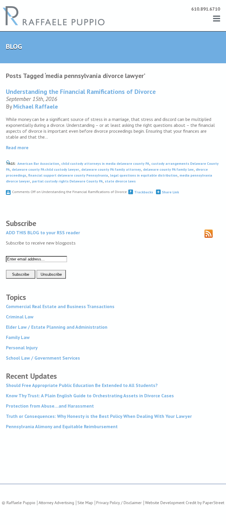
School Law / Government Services (43, 358)
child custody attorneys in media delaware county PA (105, 163)
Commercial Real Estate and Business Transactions (60, 306)
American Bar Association (38, 163)
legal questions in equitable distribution (143, 175)
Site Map (85, 502)
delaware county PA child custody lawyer (45, 169)
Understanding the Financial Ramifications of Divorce (81, 91)
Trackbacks (143, 192)
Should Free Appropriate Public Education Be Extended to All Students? (82, 385)
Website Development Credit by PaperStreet (184, 502)
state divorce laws (120, 181)
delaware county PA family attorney (111, 169)
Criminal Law (20, 317)
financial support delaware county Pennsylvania (68, 175)
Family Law (18, 337)
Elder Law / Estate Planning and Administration (56, 327)
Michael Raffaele (35, 106)
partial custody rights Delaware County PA (67, 181)
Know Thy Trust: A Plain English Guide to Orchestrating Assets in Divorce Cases (90, 395)
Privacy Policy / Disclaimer (119, 502)
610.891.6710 (205, 9)
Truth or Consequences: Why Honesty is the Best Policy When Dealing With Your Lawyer (99, 416)
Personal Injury (22, 347)
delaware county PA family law (168, 169)
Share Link (170, 192)
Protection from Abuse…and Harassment (50, 406)
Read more (17, 147)
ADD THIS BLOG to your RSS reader (43, 232)
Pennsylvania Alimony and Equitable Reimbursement (62, 426)
